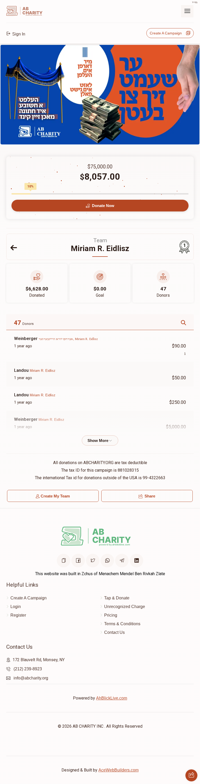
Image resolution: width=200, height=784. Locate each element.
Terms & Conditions (122, 624)
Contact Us (114, 632)
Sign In (18, 34)
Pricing (110, 615)
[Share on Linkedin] (136, 560)
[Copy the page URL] (63, 560)
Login (15, 606)
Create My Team (55, 496)
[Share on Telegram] (122, 560)
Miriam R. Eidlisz (42, 371)
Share (149, 496)
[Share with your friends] (191, 775)
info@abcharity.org (31, 678)
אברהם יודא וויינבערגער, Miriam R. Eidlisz (68, 339)
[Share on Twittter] (92, 560)
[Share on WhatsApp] (107, 560)
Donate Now (102, 205)
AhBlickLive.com (111, 698)
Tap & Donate (116, 598)
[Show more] (100, 440)
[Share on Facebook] (78, 560)
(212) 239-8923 (28, 669)
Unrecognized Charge (124, 606)
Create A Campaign (167, 33)
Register (18, 615)
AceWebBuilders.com (118, 770)
